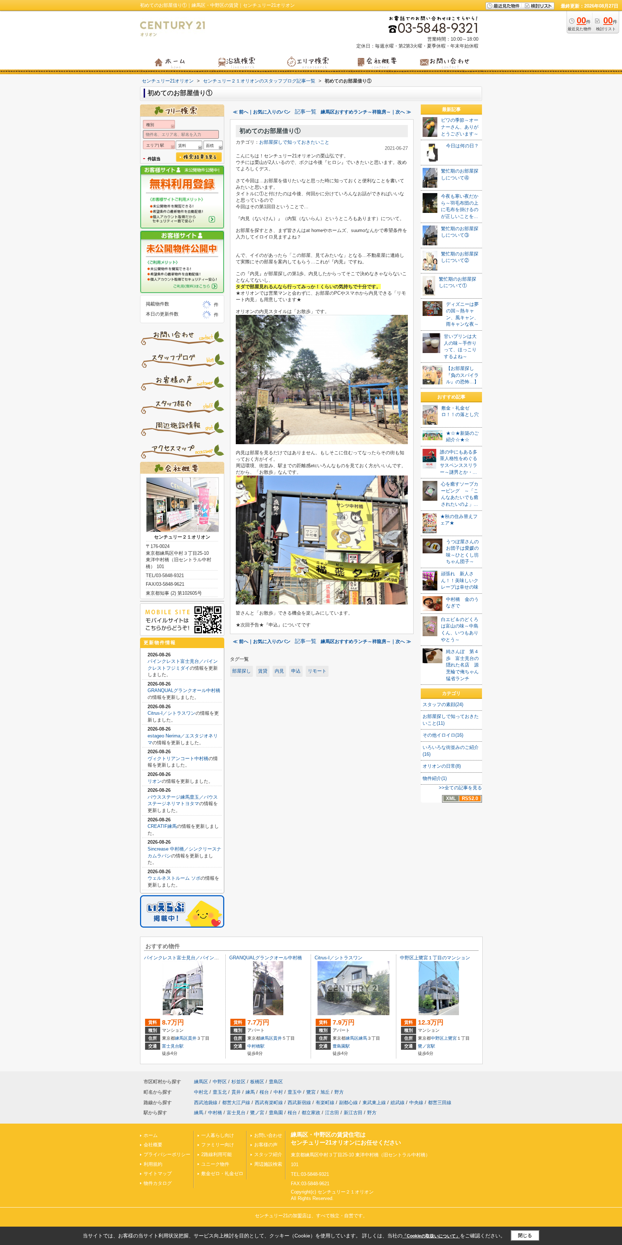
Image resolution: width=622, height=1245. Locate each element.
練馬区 (181, 1038)
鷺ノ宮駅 (426, 1046)
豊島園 (276, 1112)
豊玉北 (220, 1092)
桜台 (264, 1092)
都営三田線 (439, 1102)
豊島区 (276, 1081)
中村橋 (215, 1112)
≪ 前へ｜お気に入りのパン (261, 112)
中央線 (416, 1102)
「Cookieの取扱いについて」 (431, 1236)
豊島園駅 (341, 1046)
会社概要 (153, 1144)
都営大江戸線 (236, 1102)
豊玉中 (295, 1092)
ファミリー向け (217, 1144)
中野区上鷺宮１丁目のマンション (435, 957)
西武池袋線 (205, 1102)
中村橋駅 (256, 1046)
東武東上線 (374, 1102)
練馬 (363, 1038)
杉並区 (238, 1081)
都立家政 (311, 1112)
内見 (279, 671)
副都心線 (348, 1102)
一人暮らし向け (217, 1135)
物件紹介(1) (435, 778)
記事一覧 (305, 112)
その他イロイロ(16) (443, 735)
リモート (317, 671)
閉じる (525, 1235)
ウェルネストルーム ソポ (174, 878)
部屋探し (241, 671)
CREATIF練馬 (162, 826)
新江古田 (353, 1112)
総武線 (398, 1102)
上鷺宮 (450, 1038)
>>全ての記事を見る (460, 787)
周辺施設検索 (268, 1164)
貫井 (192, 1038)
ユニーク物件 (215, 1164)
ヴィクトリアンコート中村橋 (178, 758)
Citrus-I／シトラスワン (171, 713)
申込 (296, 671)
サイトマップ (158, 1173)
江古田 (332, 1112)
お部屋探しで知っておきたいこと (294, 142)
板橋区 (257, 1081)
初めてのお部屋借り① (270, 131)
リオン (155, 781)
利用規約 (153, 1164)
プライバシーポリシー (167, 1154)
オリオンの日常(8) (442, 766)
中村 (278, 1092)
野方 (339, 1092)
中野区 (437, 1038)
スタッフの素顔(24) (443, 704)
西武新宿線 (299, 1102)
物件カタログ (158, 1183)
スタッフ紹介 (268, 1154)
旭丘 (325, 1092)
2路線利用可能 (216, 1154)
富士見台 (236, 1112)
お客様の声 (266, 1144)
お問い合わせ (268, 1135)
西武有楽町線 (269, 1102)
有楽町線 (325, 1102)
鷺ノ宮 (257, 1112)
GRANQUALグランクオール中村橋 (184, 690)
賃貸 (262, 671)
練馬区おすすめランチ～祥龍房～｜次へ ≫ (366, 112)
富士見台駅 (173, 1046)
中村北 (201, 1092)
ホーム (151, 1135)
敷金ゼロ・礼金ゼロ (222, 1173)
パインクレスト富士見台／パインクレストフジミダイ (200, 957)
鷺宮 (311, 1092)
